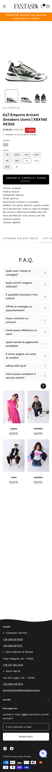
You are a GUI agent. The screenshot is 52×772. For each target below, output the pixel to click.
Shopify (27, 756)
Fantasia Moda (16, 756)
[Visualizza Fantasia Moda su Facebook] (12, 748)
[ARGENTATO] (5, 145)
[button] (36, 6)
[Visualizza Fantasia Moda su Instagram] (5, 748)
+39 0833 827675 (13, 684)
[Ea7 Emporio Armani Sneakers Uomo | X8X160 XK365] (11, 96)
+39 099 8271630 (13, 639)
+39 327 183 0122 (13, 664)
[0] (41, 6)
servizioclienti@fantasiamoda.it (21, 690)
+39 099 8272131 (12, 645)
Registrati (26, 737)
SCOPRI (13, 433)
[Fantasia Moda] (26, 6)
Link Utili (6, 700)
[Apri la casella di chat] (43, 754)
